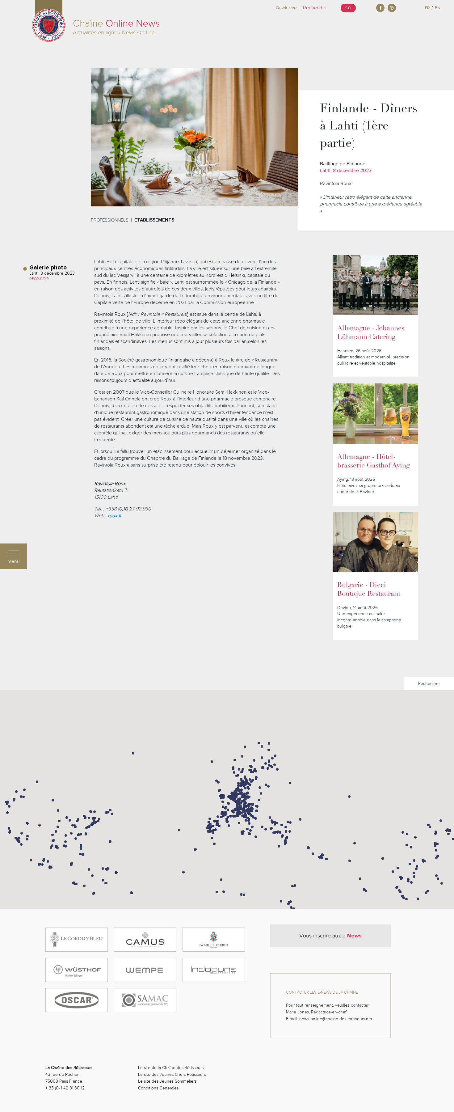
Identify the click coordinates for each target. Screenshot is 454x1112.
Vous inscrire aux (330, 935)
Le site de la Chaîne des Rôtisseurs (171, 1067)
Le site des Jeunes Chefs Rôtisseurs (172, 1074)
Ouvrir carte (287, 8)
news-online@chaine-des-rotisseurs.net (335, 1018)
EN (437, 8)
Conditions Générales (158, 1088)
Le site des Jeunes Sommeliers (167, 1081)
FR (427, 8)
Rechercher (429, 683)
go (348, 8)
